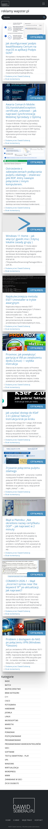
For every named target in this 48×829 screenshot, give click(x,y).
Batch (8, 685)
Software (9, 752)
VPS (6, 760)
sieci (7, 748)
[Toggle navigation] (43, 3)
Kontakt (39, 820)
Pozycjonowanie (13, 736)
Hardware (10, 708)
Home (8, 820)
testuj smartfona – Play (17, 756)
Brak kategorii (12, 693)
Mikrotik (9, 724)
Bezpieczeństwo (13, 689)
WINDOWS (9, 763)
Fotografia (10, 704)
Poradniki (10, 732)
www (7, 775)
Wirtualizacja (12, 767)
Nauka (8, 728)
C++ (6, 697)
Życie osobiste (12, 783)
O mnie (16, 820)
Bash (7, 681)
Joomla (8, 712)
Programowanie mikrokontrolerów (23, 744)
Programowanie (13, 740)
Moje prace (27, 820)
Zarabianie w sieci (13, 779)
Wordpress (10, 771)
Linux (7, 716)
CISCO (7, 701)
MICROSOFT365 (11, 720)
